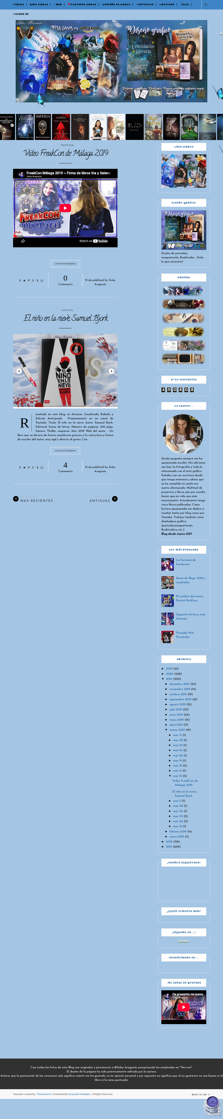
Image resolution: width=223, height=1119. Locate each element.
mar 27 (177, 745)
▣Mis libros (39, 5)
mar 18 (177, 765)
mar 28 (178, 740)
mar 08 (178, 806)
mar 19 (177, 760)
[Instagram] (185, 941)
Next (111, 371)
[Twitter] (182, 941)
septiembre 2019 (180, 699)
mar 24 (178, 750)
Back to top (200, 1094)
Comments (65, 280)
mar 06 (178, 811)
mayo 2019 (177, 719)
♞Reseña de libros (116, 5)
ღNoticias (167, 5)
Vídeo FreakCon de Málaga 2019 (65, 154)
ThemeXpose (43, 1094)
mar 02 (178, 821)
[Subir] (212, 1107)
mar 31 (177, 735)
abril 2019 (176, 724)
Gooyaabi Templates (79, 1094)
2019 (169, 679)
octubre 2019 (178, 694)
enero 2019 (177, 836)
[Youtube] (188, 941)
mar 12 (177, 776)
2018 (169, 841)
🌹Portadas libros (82, 5)
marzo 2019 (177, 730)
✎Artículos (145, 5)
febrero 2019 (178, 831)
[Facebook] (179, 941)
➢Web (58, 5)
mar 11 (177, 800)
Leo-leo (67, 310)
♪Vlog (184, 5)
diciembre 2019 (180, 684)
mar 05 (178, 816)
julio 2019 (176, 709)
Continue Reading (65, 263)
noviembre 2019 (180, 689)
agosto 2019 (178, 704)
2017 (169, 846)
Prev (19, 371)
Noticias (67, 145)
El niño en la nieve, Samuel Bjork (65, 319)
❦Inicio (18, 5)
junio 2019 (176, 714)
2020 (169, 674)
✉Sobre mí (21, 14)
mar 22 (178, 755)
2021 (169, 668)
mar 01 (177, 826)
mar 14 (177, 770)
